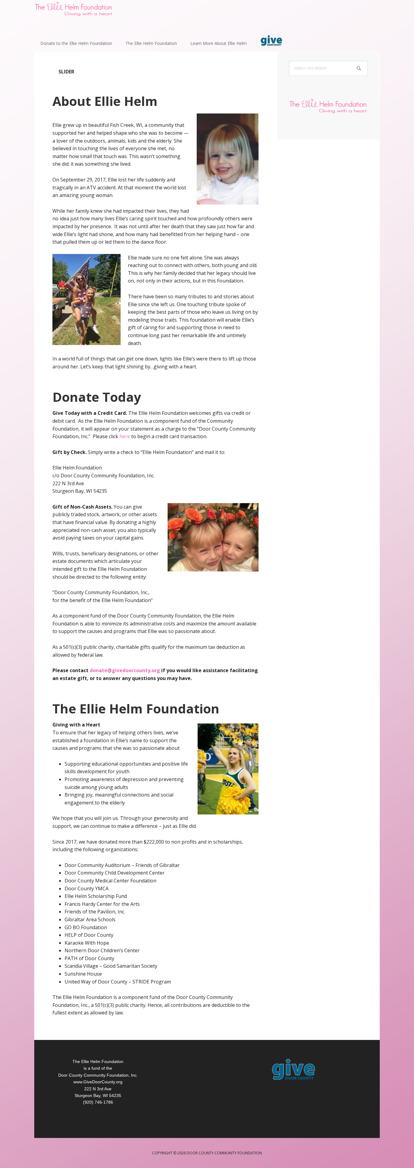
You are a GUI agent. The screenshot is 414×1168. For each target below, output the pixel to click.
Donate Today (96, 396)
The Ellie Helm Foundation (135, 708)
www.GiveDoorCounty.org (97, 1081)
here (124, 436)
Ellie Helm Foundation (73, 15)
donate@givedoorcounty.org (125, 670)
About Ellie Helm (105, 101)
